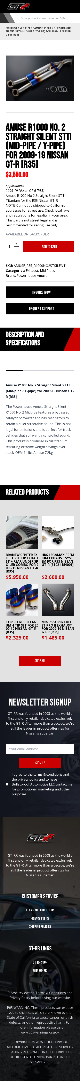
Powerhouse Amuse (32, 275)
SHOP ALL (40, 660)
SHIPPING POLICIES (40, 927)
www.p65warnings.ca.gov (40, 1032)
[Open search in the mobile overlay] (45, 18)
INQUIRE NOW (41, 292)
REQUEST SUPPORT (41, 308)
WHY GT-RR (40, 971)
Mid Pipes (25, 28)
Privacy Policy (40, 918)
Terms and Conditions (40, 910)
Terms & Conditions (50, 993)
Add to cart (49, 246)
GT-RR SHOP (40, 962)
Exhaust (11, 28)
